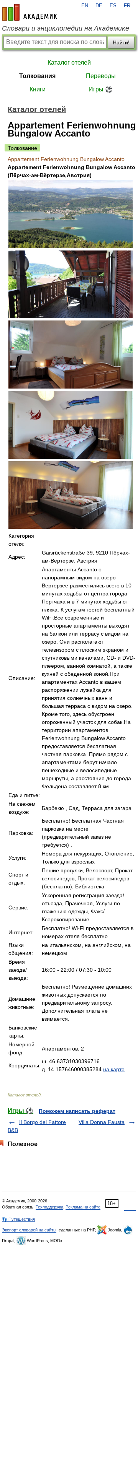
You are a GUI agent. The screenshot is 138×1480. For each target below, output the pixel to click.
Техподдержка (49, 1207)
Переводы (101, 76)
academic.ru (29, 12)
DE (98, 5)
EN (84, 5)
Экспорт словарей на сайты (29, 1230)
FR (127, 5)
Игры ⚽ (101, 89)
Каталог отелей (69, 62)
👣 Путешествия (18, 1219)
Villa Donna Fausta (102, 1122)
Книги (38, 89)
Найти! (121, 42)
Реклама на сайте (83, 1207)
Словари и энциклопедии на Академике (65, 28)
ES (113, 5)
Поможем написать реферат (77, 1111)
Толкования (37, 76)
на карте (114, 1069)
